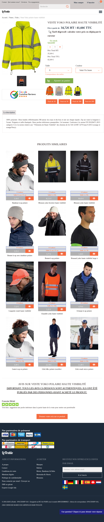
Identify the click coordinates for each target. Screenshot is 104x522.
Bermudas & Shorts (44, 474)
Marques (40, 465)
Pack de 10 (52, 101)
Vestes (11, 18)
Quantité (52, 43)
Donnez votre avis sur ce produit (52, 416)
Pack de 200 (89, 101)
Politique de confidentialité (11, 478)
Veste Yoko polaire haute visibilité (32, 18)
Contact (4, 2)
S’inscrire (90, 3)
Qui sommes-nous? (14, 2)
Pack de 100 (77, 101)
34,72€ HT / (68, 27)
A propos (5, 465)
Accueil (4, 18)
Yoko (17, 18)
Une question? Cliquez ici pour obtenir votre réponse (82, 512)
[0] (99, 3)
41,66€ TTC (84, 27)
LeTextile (6, 11)
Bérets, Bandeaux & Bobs (46, 471)
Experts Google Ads (9, 488)
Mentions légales (8, 474)
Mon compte (78, 3)
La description (9, 112)
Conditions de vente (9, 471)
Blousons (40, 478)
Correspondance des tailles (54, 74)
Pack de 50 (64, 101)
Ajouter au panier (60, 80)
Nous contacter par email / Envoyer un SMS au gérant (16, 482)
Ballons (39, 468)
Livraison (24, 2)
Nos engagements (33, 2)
